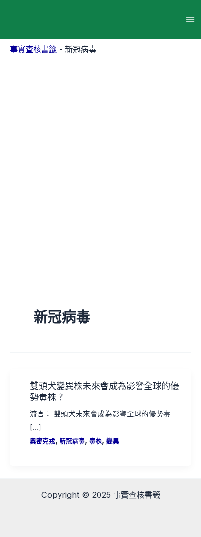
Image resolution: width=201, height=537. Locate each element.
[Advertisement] (100, 160)
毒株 (95, 441)
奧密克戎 (42, 441)
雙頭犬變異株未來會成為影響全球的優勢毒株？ (104, 391)
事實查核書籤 (33, 49)
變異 (112, 441)
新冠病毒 (72, 441)
